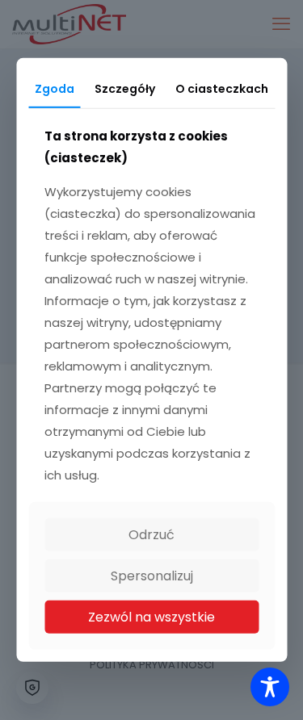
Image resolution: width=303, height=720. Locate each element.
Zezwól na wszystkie (151, 617)
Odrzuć (151, 534)
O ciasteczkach (221, 89)
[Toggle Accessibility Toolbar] (270, 687)
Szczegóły (125, 89)
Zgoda (54, 89)
